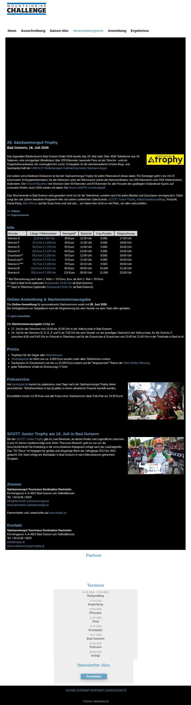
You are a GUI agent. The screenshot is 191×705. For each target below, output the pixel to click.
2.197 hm (50, 251)
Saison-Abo (59, 31)
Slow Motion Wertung (137, 362)
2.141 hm (50, 259)
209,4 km (37, 272)
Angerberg (95, 604)
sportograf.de (20, 384)
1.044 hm (50, 242)
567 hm (50, 238)
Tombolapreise (20, 359)
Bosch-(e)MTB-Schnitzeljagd (86, 187)
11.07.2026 (95, 626)
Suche (70, 690)
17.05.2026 (95, 600)
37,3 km (37, 242)
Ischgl (95, 655)
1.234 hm (50, 255)
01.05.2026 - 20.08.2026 (95, 592)
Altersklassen (54, 355)
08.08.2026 (95, 652)
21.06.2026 (95, 617)
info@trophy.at (16, 542)
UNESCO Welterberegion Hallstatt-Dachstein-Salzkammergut (69, 168)
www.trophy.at (57, 512)
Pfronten (95, 613)
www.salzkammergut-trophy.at (25, 545)
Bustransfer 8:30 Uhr (59, 286)
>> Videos (13, 211)
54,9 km (37, 246)
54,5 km (37, 255)
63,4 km (37, 251)
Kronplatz (95, 630)
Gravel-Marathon (37, 183)
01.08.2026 (95, 643)
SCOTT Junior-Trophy (121, 199)
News (12, 31)
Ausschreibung (33, 31)
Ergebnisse (140, 31)
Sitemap (83, 690)
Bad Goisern (95, 638)
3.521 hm (50, 268)
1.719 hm (50, 246)
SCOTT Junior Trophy (29, 439)
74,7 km (37, 264)
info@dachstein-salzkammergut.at (28, 501)
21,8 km (38, 238)
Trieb (95, 621)
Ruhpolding (95, 595)
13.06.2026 (95, 609)
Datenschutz (116, 690)
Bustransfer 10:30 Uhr (58, 283)
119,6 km (37, 268)
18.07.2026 (95, 634)
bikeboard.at (101, 701)
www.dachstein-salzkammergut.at (27, 504)
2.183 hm (50, 264)
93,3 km (37, 259)
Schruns (96, 647)
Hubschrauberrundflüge (151, 199)
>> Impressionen (18, 215)
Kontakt (97, 690)
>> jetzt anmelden (18, 316)
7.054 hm (50, 272)
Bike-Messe (30, 203)
